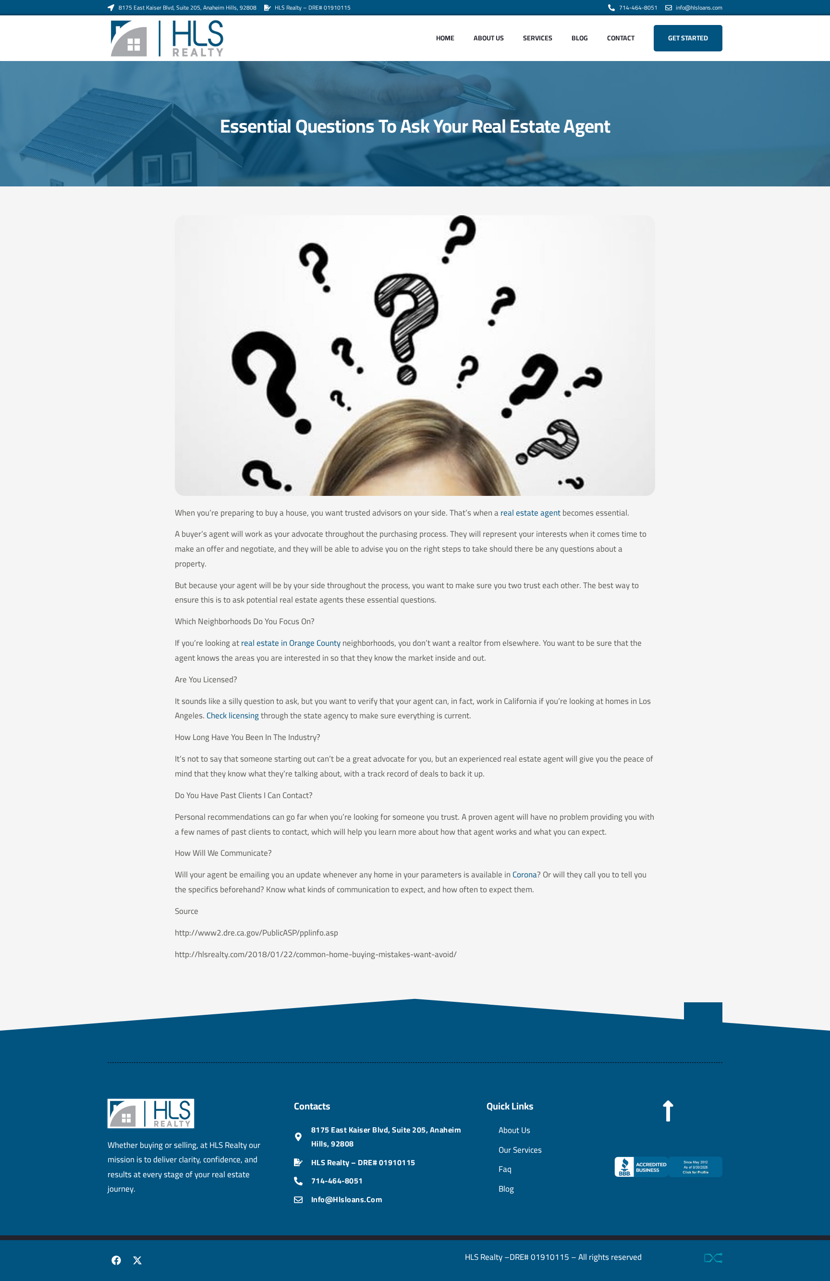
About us (489, 38)
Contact (621, 38)
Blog (580, 38)
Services (537, 38)
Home (445, 38)
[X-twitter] (137, 1260)
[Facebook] (116, 1260)
